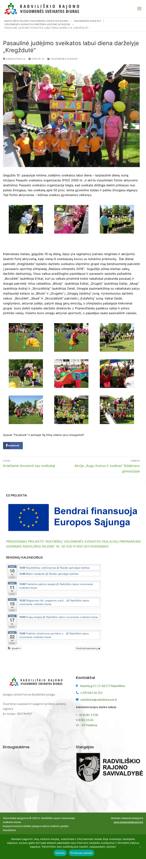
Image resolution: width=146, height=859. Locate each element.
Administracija (15, 59)
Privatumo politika (81, 852)
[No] (140, 848)
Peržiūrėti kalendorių (87, 648)
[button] (14, 648)
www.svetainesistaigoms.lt (128, 822)
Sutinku (60, 852)
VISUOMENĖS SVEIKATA (64, 59)
